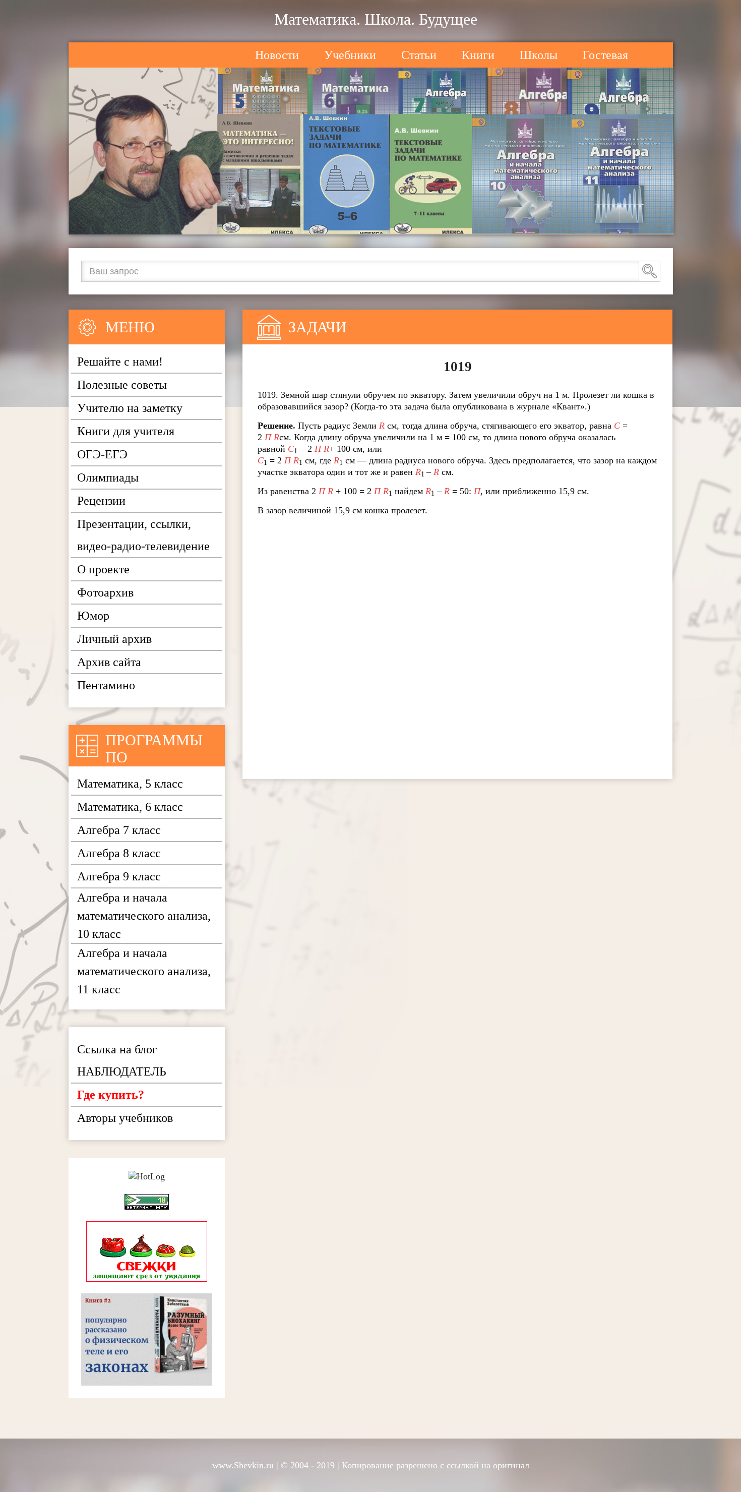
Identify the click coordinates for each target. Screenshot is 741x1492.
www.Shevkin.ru (243, 1465)
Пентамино (106, 685)
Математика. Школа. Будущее (375, 19)
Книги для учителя (125, 431)
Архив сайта (109, 662)
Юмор (93, 615)
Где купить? (110, 1094)
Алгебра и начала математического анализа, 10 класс (144, 915)
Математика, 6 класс (130, 806)
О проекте (103, 569)
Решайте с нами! (120, 361)
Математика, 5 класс (130, 783)
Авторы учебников (125, 1117)
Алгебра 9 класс (119, 876)
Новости (277, 55)
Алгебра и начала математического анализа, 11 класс (144, 971)
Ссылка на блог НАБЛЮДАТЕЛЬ (121, 1060)
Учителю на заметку (129, 407)
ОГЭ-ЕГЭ (102, 454)
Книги (478, 55)
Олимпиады (108, 477)
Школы (539, 55)
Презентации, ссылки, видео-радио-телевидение (143, 535)
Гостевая (605, 55)
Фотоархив (105, 592)
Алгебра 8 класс (119, 853)
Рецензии (101, 500)
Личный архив (114, 638)
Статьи (419, 55)
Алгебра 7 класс (119, 830)
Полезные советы (122, 384)
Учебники (350, 55)
